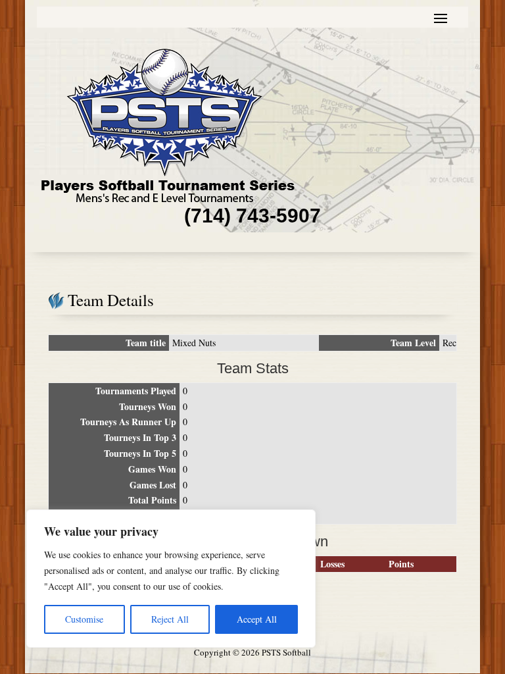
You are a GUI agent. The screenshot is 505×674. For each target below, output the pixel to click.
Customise (84, 619)
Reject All (170, 619)
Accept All (257, 619)
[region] (171, 578)
